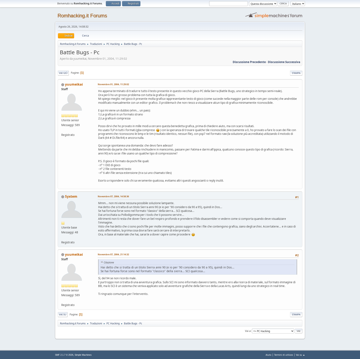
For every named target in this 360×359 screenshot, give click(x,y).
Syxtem (71, 196)
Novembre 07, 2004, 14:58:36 (113, 196)
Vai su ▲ (300, 354)
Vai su (62, 314)
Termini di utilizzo (283, 354)
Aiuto (268, 354)
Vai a (248, 330)
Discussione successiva (284, 62)
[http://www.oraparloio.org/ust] (63, 237)
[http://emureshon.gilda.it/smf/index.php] (63, 130)
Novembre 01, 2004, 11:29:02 (113, 84)
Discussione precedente (249, 62)
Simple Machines (83, 355)
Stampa (296, 73)
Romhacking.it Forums (82, 15)
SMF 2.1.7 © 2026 (64, 355)
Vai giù (63, 73)
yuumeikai (74, 84)
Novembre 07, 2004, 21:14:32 (113, 254)
